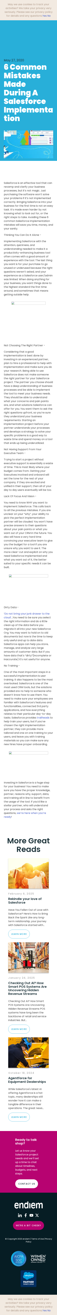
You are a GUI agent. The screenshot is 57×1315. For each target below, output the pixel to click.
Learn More (19, 934)
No (49, 16)
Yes (44, 16)
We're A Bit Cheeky (28, 1225)
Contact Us (26, 1183)
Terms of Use (37, 1239)
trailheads (43, 717)
